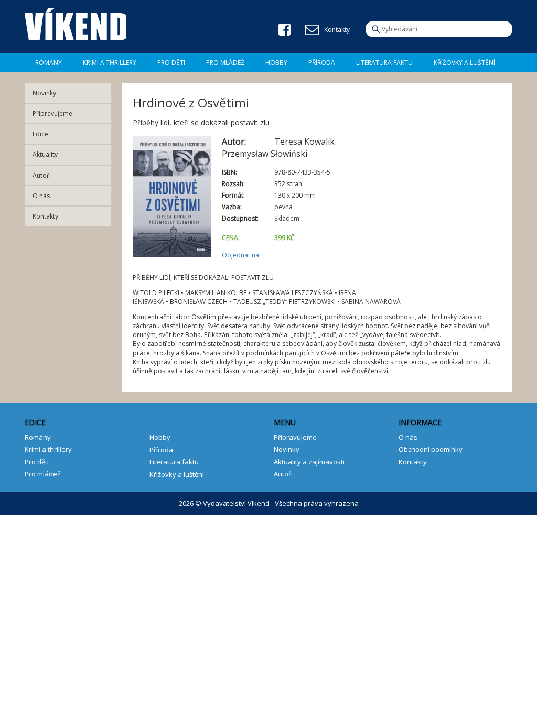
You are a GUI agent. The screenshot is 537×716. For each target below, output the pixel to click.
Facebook (284, 30)
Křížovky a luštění (464, 62)
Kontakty (45, 216)
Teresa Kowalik (304, 141)
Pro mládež (225, 62)
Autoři (42, 175)
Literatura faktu (384, 62)
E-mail (312, 30)
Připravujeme (52, 113)
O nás (41, 195)
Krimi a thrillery (48, 449)
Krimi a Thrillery (109, 62)
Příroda (321, 62)
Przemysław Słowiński (264, 153)
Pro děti (171, 62)
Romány (48, 62)
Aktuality (45, 154)
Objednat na (240, 255)
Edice (40, 133)
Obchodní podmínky (431, 449)
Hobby (276, 62)
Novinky (44, 93)
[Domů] (75, 24)
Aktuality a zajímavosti (309, 462)
